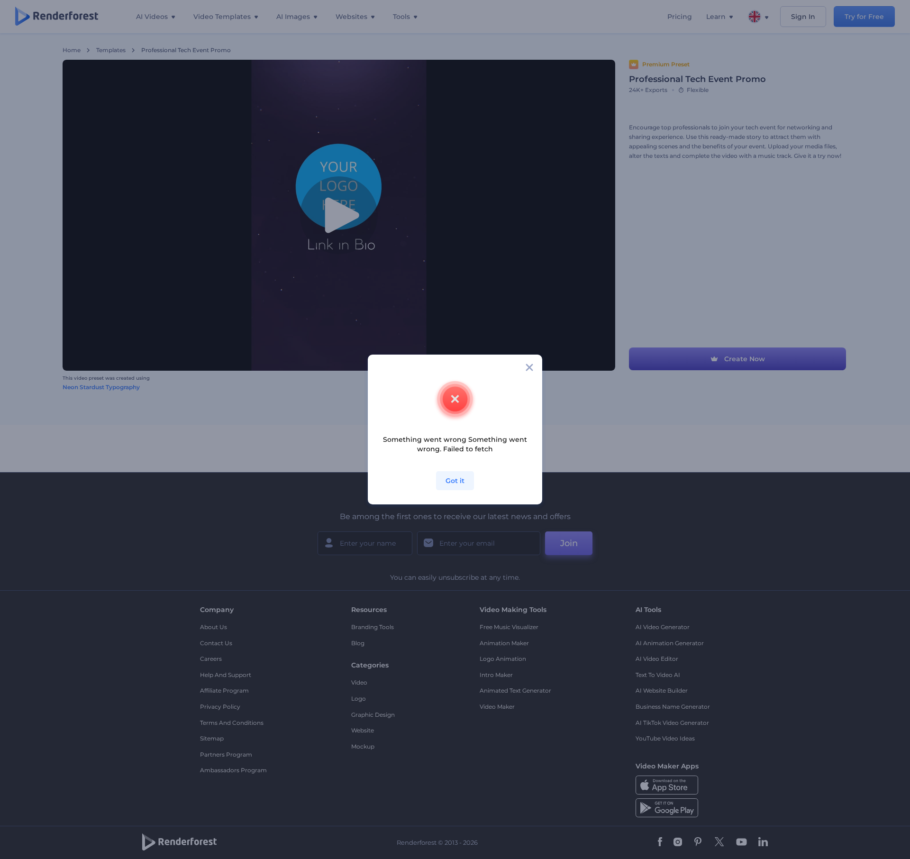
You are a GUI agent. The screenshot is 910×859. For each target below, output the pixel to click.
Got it (455, 480)
